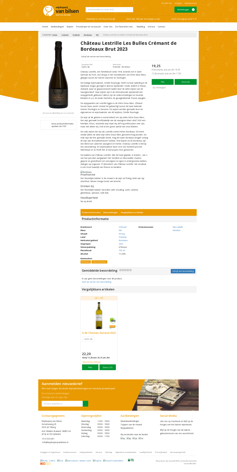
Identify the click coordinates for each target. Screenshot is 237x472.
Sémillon (176, 230)
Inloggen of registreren (50, 452)
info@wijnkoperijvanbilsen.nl (55, 442)
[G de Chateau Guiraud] (99, 315)
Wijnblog (141, 26)
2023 (121, 243)
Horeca (151, 26)
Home (45, 26)
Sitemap (108, 452)
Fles (163, 82)
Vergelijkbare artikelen (132, 212)
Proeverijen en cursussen (88, 26)
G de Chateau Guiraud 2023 (99, 332)
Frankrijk (76, 35)
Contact (161, 26)
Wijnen (70, 26)
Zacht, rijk (88, 339)
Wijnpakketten (127, 428)
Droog (122, 233)
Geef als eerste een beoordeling (96, 282)
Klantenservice (191, 3)
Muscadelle (178, 227)
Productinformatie (91, 212)
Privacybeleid (161, 452)
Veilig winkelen (86, 452)
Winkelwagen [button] (185, 9)
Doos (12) (107, 367)
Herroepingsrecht (177, 452)
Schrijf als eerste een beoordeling (96, 56)
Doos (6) (186, 82)
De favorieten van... (124, 26)
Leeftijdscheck (145, 452)
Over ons (108, 26)
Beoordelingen (110, 212)
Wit (97, 35)
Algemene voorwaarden (125, 452)
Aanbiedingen (57, 26)
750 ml (122, 250)
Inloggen (178, 3)
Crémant (64, 35)
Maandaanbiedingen (130, 421)
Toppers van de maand (131, 424)
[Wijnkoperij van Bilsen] (60, 11)
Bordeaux (88, 35)
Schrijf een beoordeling (183, 271)
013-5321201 (166, 3)
